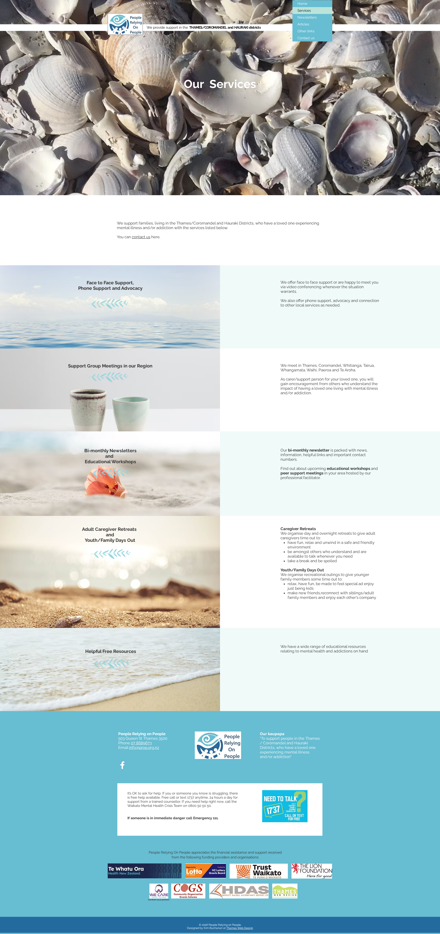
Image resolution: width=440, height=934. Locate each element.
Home (302, 4)
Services (304, 10)
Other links (305, 31)
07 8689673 (141, 743)
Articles (303, 24)
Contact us (305, 38)
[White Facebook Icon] (122, 765)
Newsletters (307, 17)
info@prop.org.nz (144, 747)
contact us (141, 237)
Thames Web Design (239, 928)
